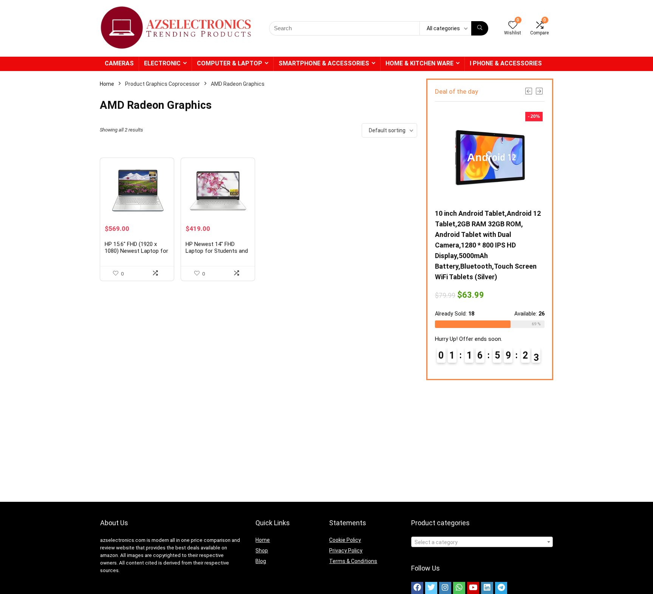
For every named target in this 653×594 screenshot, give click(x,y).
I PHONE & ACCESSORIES (506, 63)
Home (107, 84)
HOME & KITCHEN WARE (419, 63)
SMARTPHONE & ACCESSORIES (324, 63)
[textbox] (482, 542)
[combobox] (482, 542)
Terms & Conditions (353, 561)
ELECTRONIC (162, 63)
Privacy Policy (345, 551)
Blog (260, 561)
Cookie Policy (345, 540)
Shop (261, 551)
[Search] (479, 28)
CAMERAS (119, 63)
